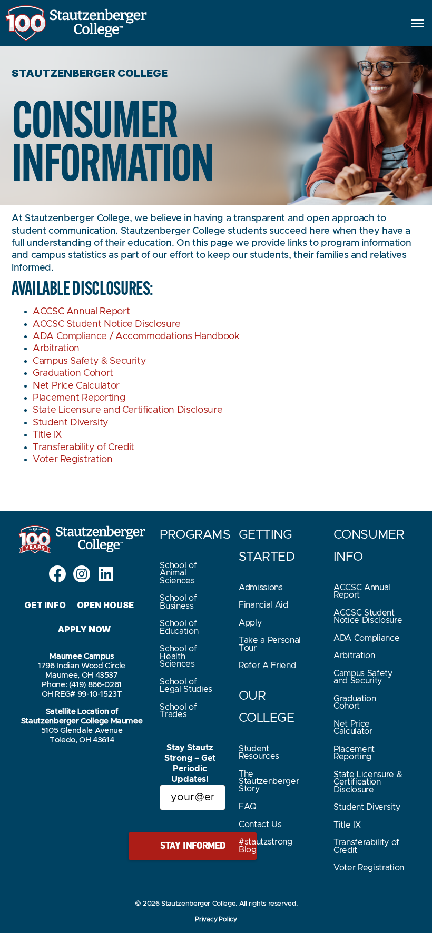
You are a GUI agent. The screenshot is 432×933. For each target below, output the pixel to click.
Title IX (47, 435)
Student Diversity (71, 423)
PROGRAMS (195, 535)
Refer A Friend (267, 665)
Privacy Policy (216, 919)
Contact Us (260, 824)
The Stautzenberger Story (269, 781)
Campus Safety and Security (362, 677)
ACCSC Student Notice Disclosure (107, 324)
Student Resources (259, 752)
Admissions (261, 587)
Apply (250, 623)
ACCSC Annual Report (81, 311)
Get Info (45, 605)
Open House (105, 605)
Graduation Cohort (73, 373)
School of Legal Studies (186, 685)
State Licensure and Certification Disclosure (127, 410)
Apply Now (84, 629)
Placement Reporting (79, 398)
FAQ (248, 806)
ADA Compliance (366, 638)
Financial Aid (263, 605)
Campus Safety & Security (89, 361)
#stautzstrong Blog (265, 845)
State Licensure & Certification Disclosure (367, 782)
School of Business (178, 602)
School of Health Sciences (178, 656)
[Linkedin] (105, 573)
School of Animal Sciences (178, 573)
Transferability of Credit (83, 447)
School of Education (179, 627)
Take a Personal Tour (270, 644)
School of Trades (178, 711)
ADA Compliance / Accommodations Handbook (136, 336)
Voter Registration (73, 459)
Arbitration (56, 348)
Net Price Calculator (76, 386)
